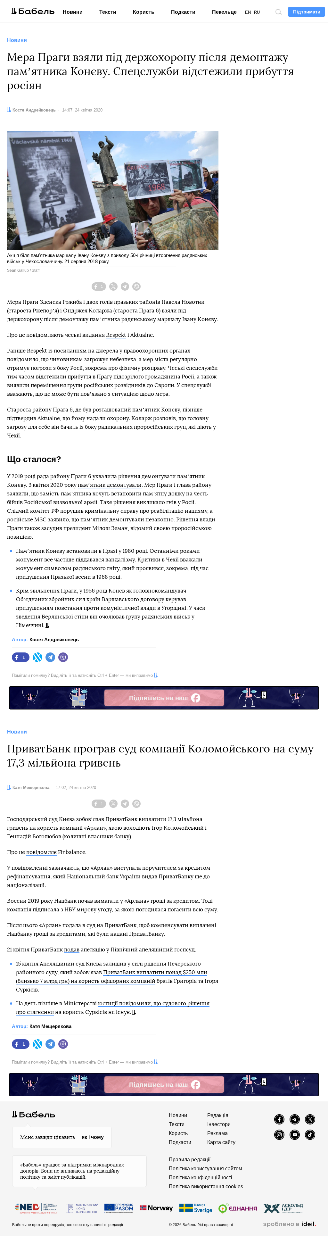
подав (71, 949)
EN (248, 12)
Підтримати (306, 11)
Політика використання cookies (206, 1186)
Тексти (107, 12)
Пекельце (224, 12)
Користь (143, 12)
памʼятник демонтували (110, 485)
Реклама (217, 1133)
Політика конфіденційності (200, 1177)
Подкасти (183, 12)
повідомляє (41, 852)
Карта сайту (221, 1142)
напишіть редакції (106, 1225)
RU (257, 12)
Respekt (116, 335)
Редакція (217, 1115)
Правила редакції (189, 1159)
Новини (73, 12)
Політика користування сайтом (205, 1168)
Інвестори (219, 1124)
